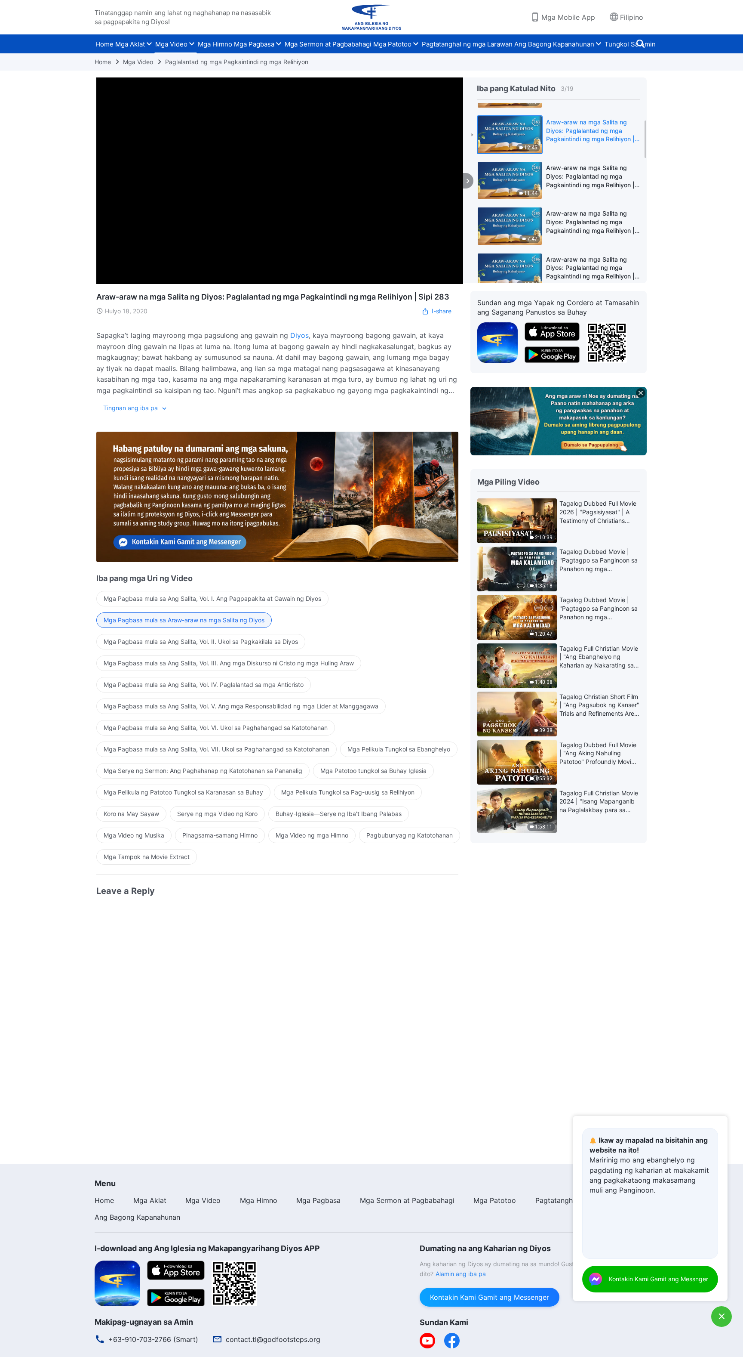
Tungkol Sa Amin (630, 44)
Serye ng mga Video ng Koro (217, 813)
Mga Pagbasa (254, 44)
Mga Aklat (130, 44)
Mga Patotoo (392, 44)
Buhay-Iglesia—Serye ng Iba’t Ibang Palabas (339, 813)
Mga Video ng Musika (134, 835)
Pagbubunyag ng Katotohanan (409, 835)
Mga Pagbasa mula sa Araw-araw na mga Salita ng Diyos (184, 620)
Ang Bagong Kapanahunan (554, 44)
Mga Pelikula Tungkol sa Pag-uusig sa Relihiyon (347, 792)
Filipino (631, 17)
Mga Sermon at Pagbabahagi (328, 44)
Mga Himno (215, 44)
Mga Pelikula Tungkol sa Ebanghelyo (398, 749)
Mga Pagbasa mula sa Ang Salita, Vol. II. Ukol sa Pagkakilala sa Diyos (201, 641)
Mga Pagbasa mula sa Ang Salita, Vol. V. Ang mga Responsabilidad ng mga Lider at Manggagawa (241, 706)
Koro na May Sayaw (131, 813)
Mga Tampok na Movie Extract (147, 856)
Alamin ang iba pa (461, 1273)
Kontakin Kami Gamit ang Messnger (658, 1279)
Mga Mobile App (568, 17)
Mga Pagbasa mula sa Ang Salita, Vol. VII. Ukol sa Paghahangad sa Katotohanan (216, 749)
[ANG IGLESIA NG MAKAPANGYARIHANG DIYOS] (371, 17)
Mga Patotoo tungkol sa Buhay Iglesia (373, 770)
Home (104, 44)
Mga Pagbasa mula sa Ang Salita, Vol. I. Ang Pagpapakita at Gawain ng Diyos (212, 598)
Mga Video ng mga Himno (312, 835)
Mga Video (171, 44)
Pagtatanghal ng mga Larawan (467, 44)
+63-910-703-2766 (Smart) (153, 1339)
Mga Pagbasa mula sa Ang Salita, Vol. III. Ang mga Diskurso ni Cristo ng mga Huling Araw (229, 663)
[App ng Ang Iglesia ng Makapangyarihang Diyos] (497, 341)
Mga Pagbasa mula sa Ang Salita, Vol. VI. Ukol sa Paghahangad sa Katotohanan (216, 727)
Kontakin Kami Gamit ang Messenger (489, 1297)
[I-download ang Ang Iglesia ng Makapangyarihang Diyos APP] (117, 1283)
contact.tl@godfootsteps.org (273, 1339)
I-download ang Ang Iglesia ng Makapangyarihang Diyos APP (207, 1248)
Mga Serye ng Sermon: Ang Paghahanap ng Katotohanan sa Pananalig (203, 770)
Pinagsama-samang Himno (220, 835)
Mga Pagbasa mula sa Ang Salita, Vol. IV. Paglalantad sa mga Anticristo (204, 684)
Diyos (299, 335)
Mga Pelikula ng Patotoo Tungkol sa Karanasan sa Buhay (183, 792)
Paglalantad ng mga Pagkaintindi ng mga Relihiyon (236, 61)
